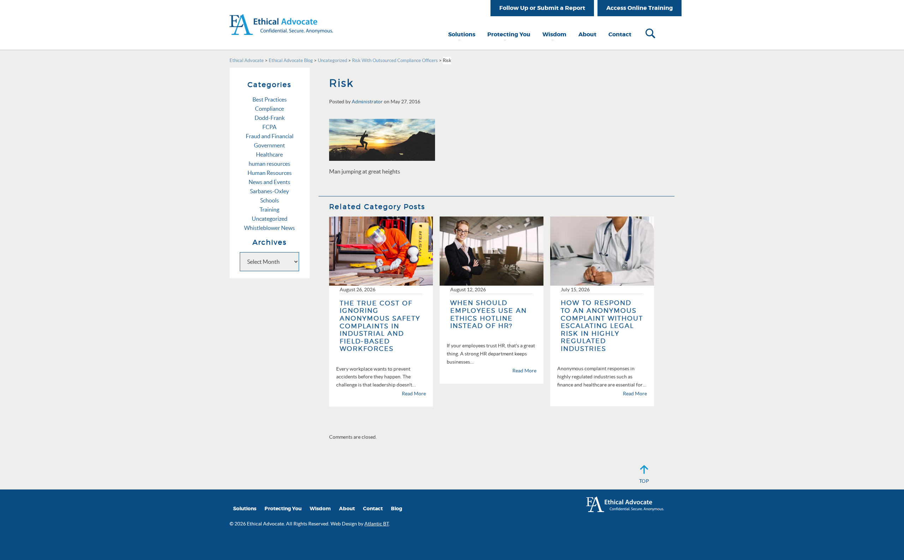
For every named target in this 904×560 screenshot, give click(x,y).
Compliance (269, 108)
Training (269, 209)
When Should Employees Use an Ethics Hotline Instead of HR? (488, 314)
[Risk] (382, 139)
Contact (619, 34)
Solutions (461, 34)
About (587, 34)
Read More (414, 393)
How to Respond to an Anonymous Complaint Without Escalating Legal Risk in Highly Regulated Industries (602, 325)
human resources (269, 163)
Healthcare (269, 154)
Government (269, 145)
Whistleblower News (269, 228)
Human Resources (270, 173)
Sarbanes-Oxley (269, 191)
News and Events (269, 182)
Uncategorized (269, 218)
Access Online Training (639, 8)
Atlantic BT (376, 523)
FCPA (269, 127)
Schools (269, 200)
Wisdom (554, 34)
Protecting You (508, 34)
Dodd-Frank (270, 118)
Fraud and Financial (269, 136)
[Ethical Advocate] (281, 17)
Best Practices (269, 99)
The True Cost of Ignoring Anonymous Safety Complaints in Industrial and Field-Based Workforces (380, 326)
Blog (396, 508)
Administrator (367, 101)
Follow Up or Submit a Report (542, 8)
